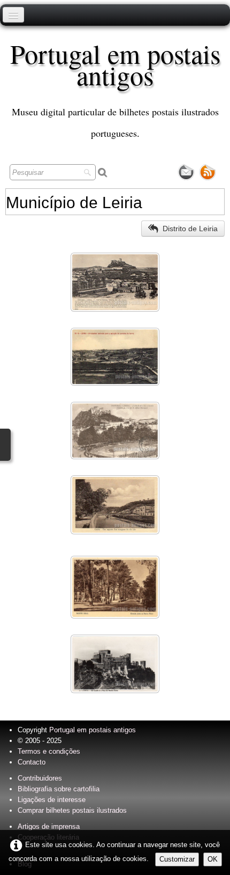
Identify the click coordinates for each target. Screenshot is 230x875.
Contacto (31, 762)
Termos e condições (49, 751)
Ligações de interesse (52, 800)
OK (213, 859)
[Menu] (13, 15)
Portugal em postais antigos (92, 730)
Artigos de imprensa (49, 826)
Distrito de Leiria (190, 228)
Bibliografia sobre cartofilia (58, 789)
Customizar (177, 859)
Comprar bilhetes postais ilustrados (72, 810)
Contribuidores (40, 778)
